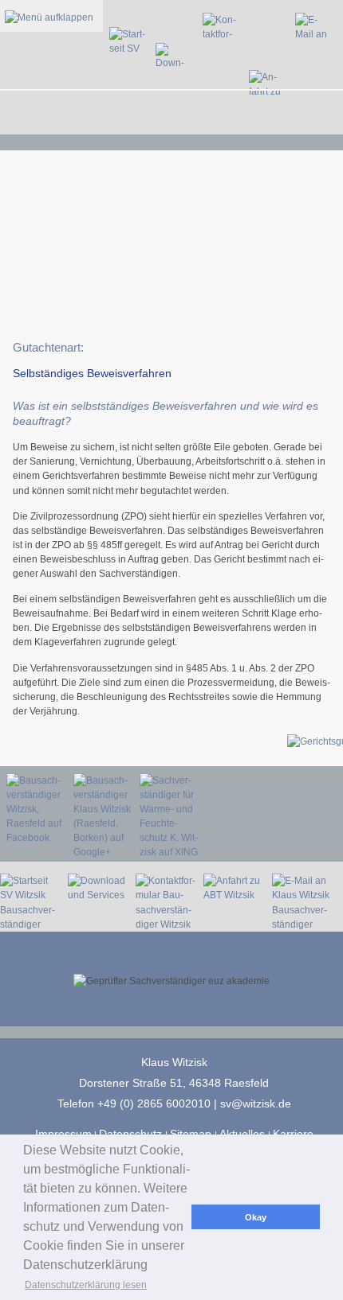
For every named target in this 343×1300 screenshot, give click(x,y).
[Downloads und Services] (177, 120)
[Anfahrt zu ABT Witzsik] (271, 120)
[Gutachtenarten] (167, 741)
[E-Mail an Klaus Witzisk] (317, 120)
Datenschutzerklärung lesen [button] (86, 1284)
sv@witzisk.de (255, 1103)
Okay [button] (255, 1217)
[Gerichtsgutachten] (63, 741)
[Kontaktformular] (224, 120)
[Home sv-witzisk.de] (131, 120)
